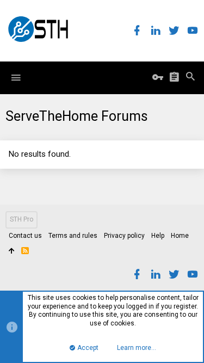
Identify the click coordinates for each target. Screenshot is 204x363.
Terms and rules (72, 235)
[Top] (11, 251)
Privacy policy (124, 235)
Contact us (25, 235)
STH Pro (21, 219)
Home (180, 235)
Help (157, 235)
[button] (15, 78)
